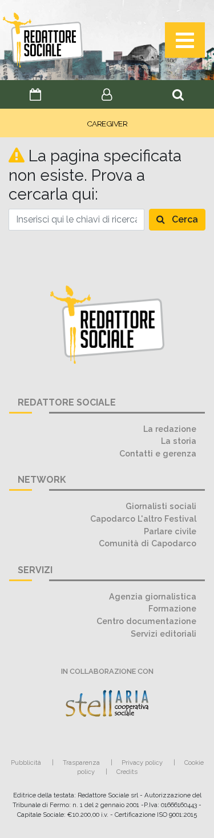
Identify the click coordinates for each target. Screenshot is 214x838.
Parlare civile (170, 531)
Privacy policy (142, 762)
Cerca (183, 219)
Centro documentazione (146, 621)
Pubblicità (26, 762)
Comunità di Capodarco (147, 543)
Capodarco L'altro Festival (143, 518)
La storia (178, 441)
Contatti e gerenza (157, 453)
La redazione (169, 429)
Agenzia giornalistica (152, 596)
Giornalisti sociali (161, 506)
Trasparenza (81, 762)
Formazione (172, 608)
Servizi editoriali (163, 633)
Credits (127, 772)
